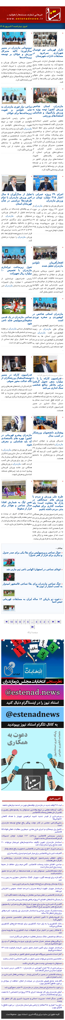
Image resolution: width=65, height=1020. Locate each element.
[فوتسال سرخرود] (45, 39)
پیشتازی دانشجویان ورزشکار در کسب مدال (47, 434)
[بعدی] (6, 621)
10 (11, 621)
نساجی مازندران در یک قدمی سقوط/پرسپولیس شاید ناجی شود (16, 320)
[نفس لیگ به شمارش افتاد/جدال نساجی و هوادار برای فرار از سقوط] (14, 489)
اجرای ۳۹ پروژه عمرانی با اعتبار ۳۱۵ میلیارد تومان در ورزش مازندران (47, 197)
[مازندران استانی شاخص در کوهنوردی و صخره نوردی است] (45, 303)
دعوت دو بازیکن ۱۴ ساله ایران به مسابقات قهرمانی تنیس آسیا (32, 600)
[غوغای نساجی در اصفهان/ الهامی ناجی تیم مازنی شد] (9, 576)
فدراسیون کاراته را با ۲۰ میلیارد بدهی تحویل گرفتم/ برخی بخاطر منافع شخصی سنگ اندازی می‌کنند (47, 383)
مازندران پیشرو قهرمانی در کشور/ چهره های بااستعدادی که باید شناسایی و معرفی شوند (16, 439)
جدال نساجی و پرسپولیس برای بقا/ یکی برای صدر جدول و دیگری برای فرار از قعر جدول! (32, 554)
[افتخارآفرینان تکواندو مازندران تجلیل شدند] (45, 252)
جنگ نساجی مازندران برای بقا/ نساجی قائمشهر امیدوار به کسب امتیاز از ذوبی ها (32, 585)
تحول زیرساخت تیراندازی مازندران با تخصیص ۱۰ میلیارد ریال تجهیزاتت (16, 270)
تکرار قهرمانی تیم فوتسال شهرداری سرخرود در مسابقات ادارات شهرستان (47, 53)
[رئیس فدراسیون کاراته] (14, 363)
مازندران (28, 128)
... (32, 621)
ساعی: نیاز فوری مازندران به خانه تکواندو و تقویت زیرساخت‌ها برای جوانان (16, 110)
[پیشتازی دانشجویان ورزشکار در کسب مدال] (45, 422)
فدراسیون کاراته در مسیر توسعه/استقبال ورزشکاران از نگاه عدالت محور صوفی (16, 378)
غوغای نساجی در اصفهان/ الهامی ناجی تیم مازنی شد (33, 569)
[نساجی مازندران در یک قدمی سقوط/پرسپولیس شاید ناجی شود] (14, 305)
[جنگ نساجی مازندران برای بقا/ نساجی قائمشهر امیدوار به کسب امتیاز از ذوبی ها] (9, 592)
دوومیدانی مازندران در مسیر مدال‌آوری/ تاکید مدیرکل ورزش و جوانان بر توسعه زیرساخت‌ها (16, 52)
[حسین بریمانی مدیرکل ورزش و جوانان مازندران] (45, 182)
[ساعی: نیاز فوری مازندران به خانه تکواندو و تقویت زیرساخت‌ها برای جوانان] (14, 95)
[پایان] (32, 627)
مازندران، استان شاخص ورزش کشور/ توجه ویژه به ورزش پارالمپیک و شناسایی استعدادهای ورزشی (47, 110)
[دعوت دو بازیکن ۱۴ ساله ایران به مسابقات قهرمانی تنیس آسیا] (9, 607)
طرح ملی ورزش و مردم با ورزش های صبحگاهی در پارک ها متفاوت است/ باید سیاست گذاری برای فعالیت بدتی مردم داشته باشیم (47, 502)
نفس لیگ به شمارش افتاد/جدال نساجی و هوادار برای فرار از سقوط (16, 505)
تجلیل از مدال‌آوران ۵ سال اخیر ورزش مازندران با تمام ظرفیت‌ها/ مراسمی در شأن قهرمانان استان (16, 198)
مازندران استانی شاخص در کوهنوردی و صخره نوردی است (47, 317)
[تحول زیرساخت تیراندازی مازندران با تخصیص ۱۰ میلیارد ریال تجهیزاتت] (14, 254)
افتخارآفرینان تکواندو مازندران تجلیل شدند (47, 264)
